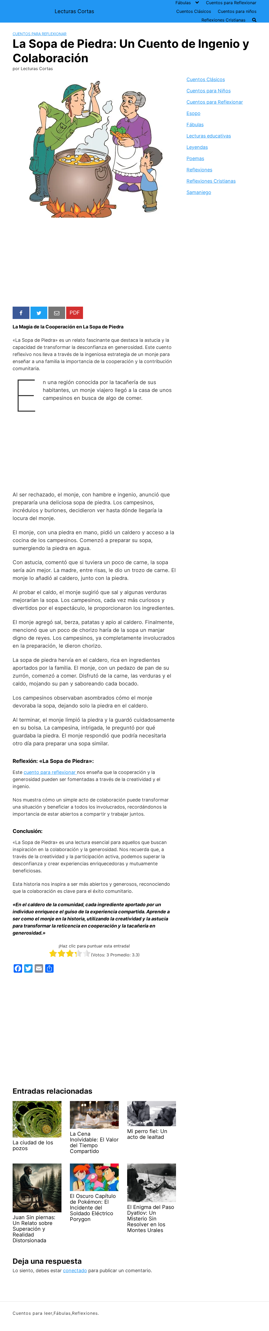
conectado (75, 1270)
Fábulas (183, 2)
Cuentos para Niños (209, 90)
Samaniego (199, 192)
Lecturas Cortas (74, 11)
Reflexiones (199, 169)
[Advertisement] (94, 263)
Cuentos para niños (237, 11)
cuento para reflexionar (50, 772)
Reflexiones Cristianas (223, 20)
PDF (75, 313)
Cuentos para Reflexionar (231, 2)
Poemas (195, 158)
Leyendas (197, 147)
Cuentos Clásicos (193, 11)
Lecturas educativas (209, 136)
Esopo (193, 113)
